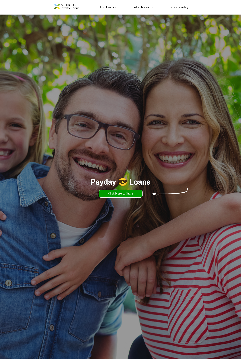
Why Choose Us (143, 7)
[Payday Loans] (67, 7)
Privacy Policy (179, 7)
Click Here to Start (120, 193)
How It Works (107, 7)
